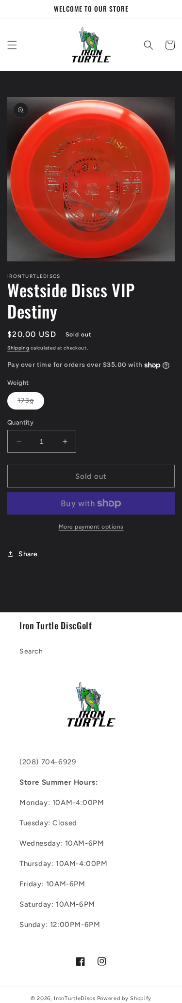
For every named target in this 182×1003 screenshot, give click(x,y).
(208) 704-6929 (47, 762)
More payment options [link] (91, 526)
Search (31, 651)
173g (30, 403)
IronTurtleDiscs (75, 998)
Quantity (20, 422)
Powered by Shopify (124, 998)
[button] (12, 45)
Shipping (18, 348)
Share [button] (28, 554)
